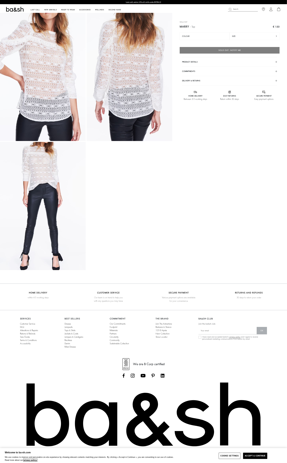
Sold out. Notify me (230, 50)
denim (67, 343)
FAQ (22, 327)
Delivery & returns (191, 81)
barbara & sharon (163, 327)
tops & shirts (70, 330)
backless (68, 340)
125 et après (161, 330)
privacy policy (234, 337)
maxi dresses (70, 347)
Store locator (161, 337)
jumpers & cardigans (74, 337)
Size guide (25, 337)
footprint (113, 327)
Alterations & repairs (29, 330)
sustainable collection (119, 343)
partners (113, 334)
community (115, 340)
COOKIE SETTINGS (229, 456)
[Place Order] (279, 9)
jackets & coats (71, 334)
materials (114, 330)
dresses (68, 324)
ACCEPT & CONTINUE (255, 456)
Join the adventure (164, 324)
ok (261, 331)
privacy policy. (30, 460)
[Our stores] (263, 9)
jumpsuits (68, 327)
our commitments (117, 324)
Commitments (188, 71)
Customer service (27, 324)
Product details (190, 62)
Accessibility (25, 343)
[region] (143, 455)
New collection (163, 334)
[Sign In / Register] (271, 9)
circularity (114, 337)
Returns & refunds (27, 334)
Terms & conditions (28, 340)
